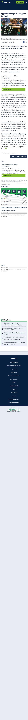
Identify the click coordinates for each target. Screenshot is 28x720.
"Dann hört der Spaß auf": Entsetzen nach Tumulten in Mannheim (14, 338)
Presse (14, 389)
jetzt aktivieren (7, 89)
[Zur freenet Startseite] (5, 1)
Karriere (14, 396)
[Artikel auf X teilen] (26, 42)
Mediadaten (14, 392)
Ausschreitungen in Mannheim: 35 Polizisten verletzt (13, 329)
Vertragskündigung (14, 399)
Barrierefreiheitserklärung (14, 365)
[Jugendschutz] (14, 409)
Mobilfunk (20, 2)
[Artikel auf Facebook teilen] (24, 42)
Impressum (14, 369)
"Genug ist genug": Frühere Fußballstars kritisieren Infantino (13, 324)
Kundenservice (14, 362)
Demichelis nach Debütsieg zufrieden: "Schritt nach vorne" (14, 343)
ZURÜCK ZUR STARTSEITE (19, 156)
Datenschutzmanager (14, 375)
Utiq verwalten (14, 379)
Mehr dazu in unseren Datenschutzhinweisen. (15, 99)
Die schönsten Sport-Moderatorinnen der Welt (14, 334)
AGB (14, 382)
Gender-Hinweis (14, 386)
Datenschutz (14, 372)
